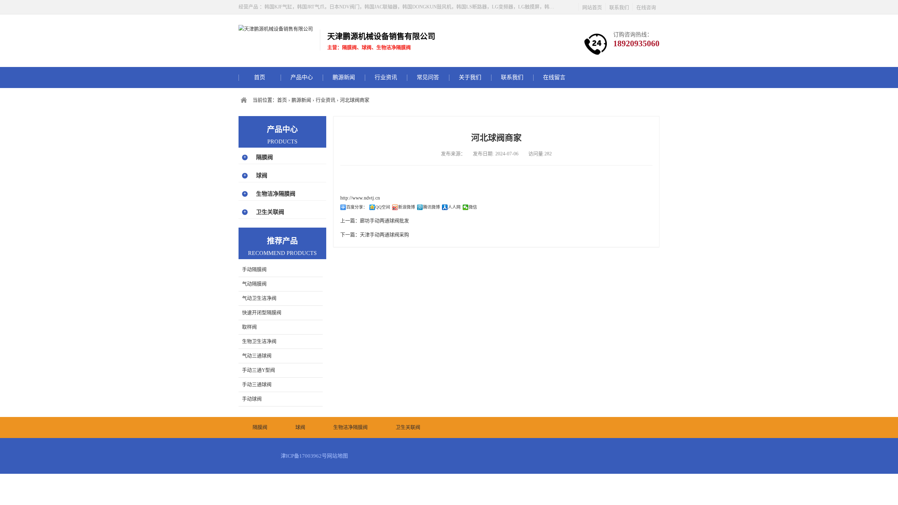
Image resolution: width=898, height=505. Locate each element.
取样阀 (249, 327)
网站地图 (337, 456)
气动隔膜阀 (254, 284)
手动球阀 (252, 399)
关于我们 (470, 77)
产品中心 (301, 77)
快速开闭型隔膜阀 (261, 312)
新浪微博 (406, 207)
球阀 (261, 176)
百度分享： (356, 207)
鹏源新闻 (344, 77)
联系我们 (619, 7)
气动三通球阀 (257, 355)
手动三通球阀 (257, 384)
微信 (473, 207)
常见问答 (428, 77)
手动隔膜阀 (254, 269)
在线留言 (554, 77)
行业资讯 (386, 77)
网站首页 (592, 7)
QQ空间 (382, 207)
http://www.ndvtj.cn (360, 198)
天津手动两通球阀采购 (384, 234)
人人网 (454, 207)
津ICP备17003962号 (304, 456)
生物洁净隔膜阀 (275, 194)
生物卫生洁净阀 (259, 341)
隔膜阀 (264, 157)
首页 (259, 77)
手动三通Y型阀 (258, 370)
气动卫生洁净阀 (259, 298)
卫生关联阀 (270, 212)
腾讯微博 (431, 207)
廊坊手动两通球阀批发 (384, 220)
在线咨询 (646, 7)
